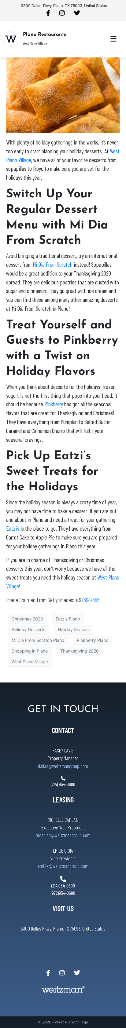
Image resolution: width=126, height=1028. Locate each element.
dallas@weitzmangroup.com (63, 766)
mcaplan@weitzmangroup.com (63, 835)
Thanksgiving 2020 (79, 650)
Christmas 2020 (27, 618)
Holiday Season (73, 629)
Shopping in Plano (30, 650)
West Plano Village (30, 661)
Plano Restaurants (44, 34)
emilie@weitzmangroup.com (63, 866)
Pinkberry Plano (92, 640)
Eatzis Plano (68, 618)
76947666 (90, 599)
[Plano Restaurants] (10, 39)
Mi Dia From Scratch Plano (38, 640)
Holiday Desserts (28, 629)
